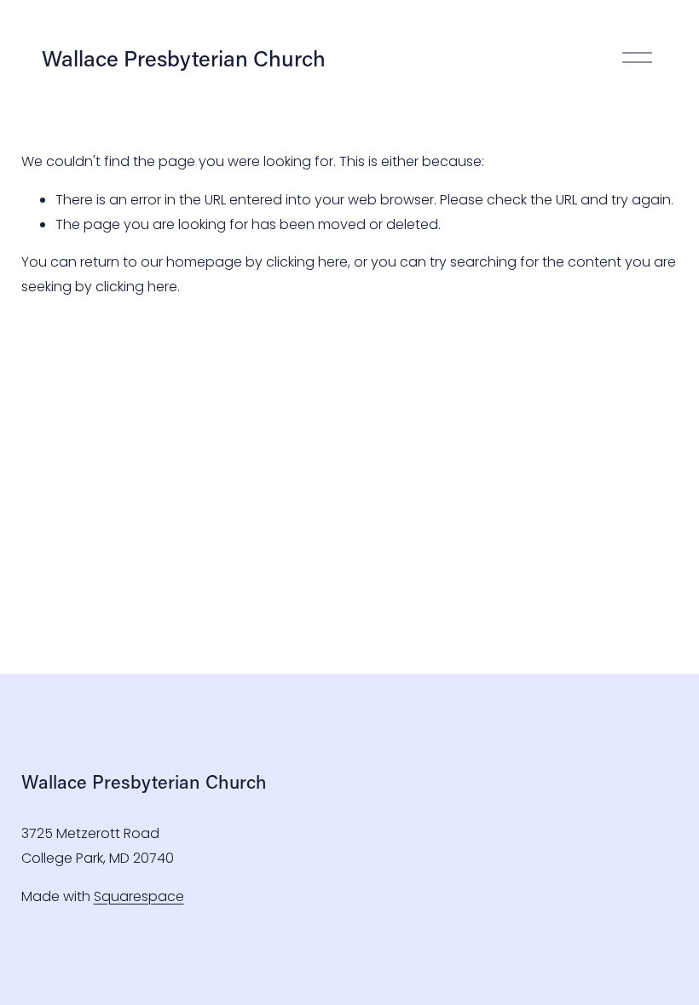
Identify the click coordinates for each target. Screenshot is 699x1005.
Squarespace (139, 896)
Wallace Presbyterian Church (184, 57)
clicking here (307, 262)
